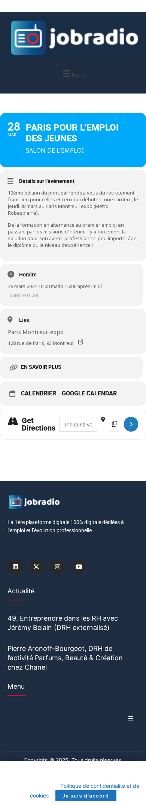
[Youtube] (79, 567)
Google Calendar (89, 393)
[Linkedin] (15, 567)
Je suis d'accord (86, 796)
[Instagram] (58, 567)
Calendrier (38, 393)
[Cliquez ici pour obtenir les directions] (131, 424)
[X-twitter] (37, 567)
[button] (73, 73)
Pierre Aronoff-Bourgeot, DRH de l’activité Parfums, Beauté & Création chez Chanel (65, 658)
